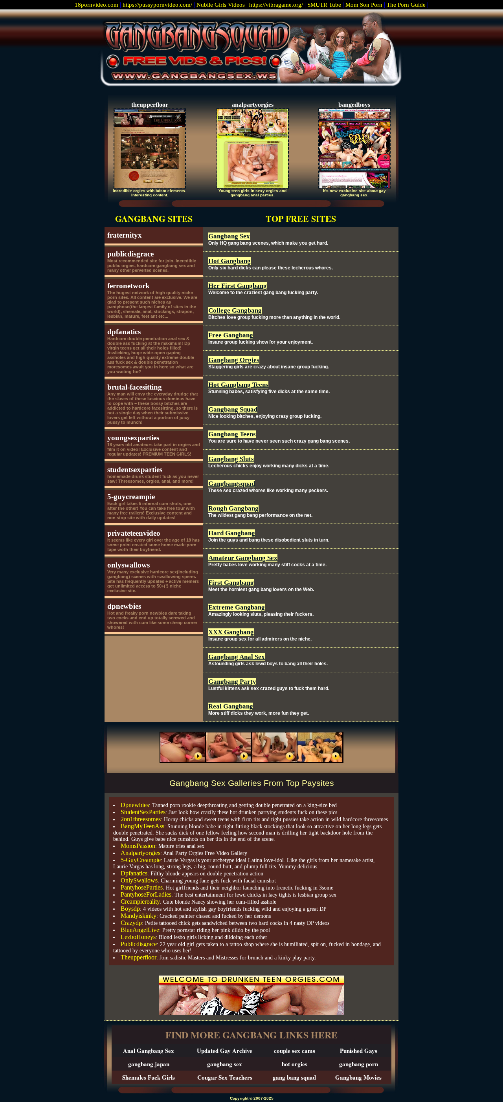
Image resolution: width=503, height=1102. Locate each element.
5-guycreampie (131, 496)
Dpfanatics (134, 873)
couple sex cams (294, 1050)
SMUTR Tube (324, 5)
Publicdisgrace (139, 944)
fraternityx (124, 235)
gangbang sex (224, 1064)
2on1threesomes (141, 819)
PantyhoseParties (142, 887)
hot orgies (294, 1064)
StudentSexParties (143, 812)
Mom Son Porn (363, 5)
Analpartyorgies (140, 852)
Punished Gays (358, 1050)
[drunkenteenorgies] (251, 1012)
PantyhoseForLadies (146, 894)
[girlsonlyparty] (251, 761)
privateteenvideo (133, 533)
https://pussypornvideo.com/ (157, 5)
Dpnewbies (135, 805)
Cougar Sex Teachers (224, 1077)
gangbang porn (358, 1064)
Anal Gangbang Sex (148, 1050)
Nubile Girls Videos (220, 5)
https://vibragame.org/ (276, 5)
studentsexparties (134, 469)
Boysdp (130, 908)
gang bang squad (294, 1077)
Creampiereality (140, 901)
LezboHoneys (138, 937)
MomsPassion (138, 845)
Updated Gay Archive (224, 1050)
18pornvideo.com (96, 5)
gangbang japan (148, 1064)
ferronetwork (128, 286)
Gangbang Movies (358, 1077)
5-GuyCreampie (141, 860)
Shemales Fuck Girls (148, 1077)
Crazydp (131, 922)
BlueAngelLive (140, 929)
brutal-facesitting (134, 387)
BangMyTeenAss (142, 826)
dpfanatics (124, 332)
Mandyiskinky (138, 915)
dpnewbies (124, 606)
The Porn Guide (406, 5)
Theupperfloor (138, 957)
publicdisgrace (130, 254)
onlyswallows (128, 565)
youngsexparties (133, 438)
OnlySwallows (139, 880)
